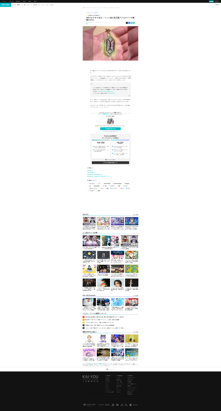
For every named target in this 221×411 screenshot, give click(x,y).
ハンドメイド (94, 7)
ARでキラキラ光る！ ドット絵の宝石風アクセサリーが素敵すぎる (110, 19)
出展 (107, 188)
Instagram (94, 381)
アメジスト (125, 185)
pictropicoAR (96, 185)
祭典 (99, 190)
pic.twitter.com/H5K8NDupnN (105, 91)
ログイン (216, 1)
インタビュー (108, 390)
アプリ (128, 188)
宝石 (119, 185)
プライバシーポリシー (132, 387)
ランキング (107, 381)
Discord (91, 381)
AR (90, 185)
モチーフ (122, 188)
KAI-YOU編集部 (99, 363)
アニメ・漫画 (119, 381)
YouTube (88, 381)
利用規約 (129, 385)
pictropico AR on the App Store (94, 174)
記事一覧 (107, 377)
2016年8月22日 (111, 93)
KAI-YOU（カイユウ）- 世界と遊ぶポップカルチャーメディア (5, 5)
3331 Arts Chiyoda (118, 183)
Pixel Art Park (90, 172)
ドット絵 (104, 185)
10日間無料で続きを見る (110, 128)
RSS (97, 381)
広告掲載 (129, 381)
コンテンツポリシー (110, 363)
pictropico (89, 170)
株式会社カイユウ (90, 363)
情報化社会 (118, 379)
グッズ (101, 188)
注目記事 (107, 379)
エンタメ (118, 392)
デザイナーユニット (93, 188)
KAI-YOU (84, 7)
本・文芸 (118, 377)
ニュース (98, 7)
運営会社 (129, 392)
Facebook (86, 381)
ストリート (118, 390)
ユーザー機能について (132, 383)
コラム (106, 383)
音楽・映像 (118, 385)
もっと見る (51, 4)
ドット (99, 183)
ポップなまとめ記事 (109, 392)
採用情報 (129, 394)
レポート (107, 385)
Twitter (83, 381)
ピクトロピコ (92, 183)
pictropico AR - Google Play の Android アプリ (97, 176)
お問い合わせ (130, 379)
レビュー (107, 387)
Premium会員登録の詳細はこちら (110, 162)
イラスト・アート (88, 7)
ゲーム (117, 387)
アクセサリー (112, 185)
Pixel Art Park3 (107, 183)
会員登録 (211, 1)
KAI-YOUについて (131, 377)
